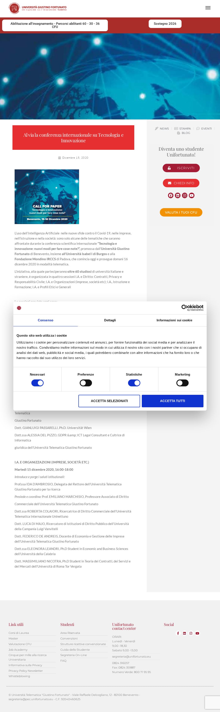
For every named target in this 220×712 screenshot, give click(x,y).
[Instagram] (185, 195)
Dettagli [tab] (110, 320)
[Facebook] (171, 195)
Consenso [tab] (45, 320)
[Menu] (208, 7)
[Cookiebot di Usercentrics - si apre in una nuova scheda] (184, 308)
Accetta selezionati (109, 401)
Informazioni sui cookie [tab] (174, 320)
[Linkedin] (177, 195)
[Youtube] (191, 195)
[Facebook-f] (178, 633)
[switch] (86, 382)
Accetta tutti (172, 401)
